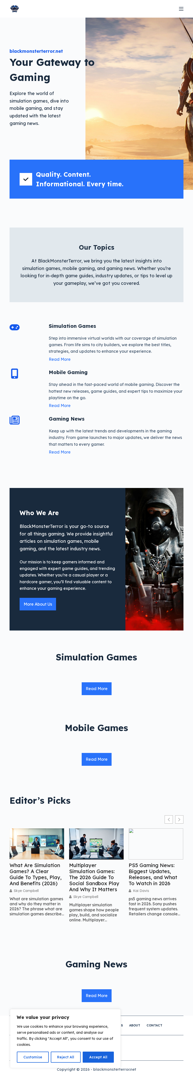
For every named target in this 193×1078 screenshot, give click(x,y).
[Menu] (181, 9)
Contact (154, 1025)
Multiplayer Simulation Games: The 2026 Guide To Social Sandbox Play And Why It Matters (94, 877)
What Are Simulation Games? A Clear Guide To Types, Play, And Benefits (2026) (36, 874)
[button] (179, 819)
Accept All (98, 1057)
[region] (65, 1038)
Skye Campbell (26, 891)
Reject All (65, 1057)
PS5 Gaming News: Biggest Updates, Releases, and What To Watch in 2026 (153, 874)
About (134, 1025)
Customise (32, 1057)
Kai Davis (141, 891)
